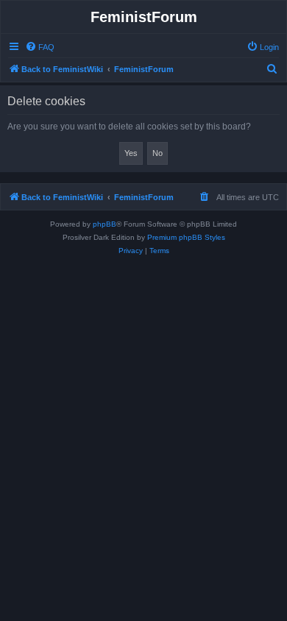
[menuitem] (39, 47)
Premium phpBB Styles (186, 237)
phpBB (104, 224)
